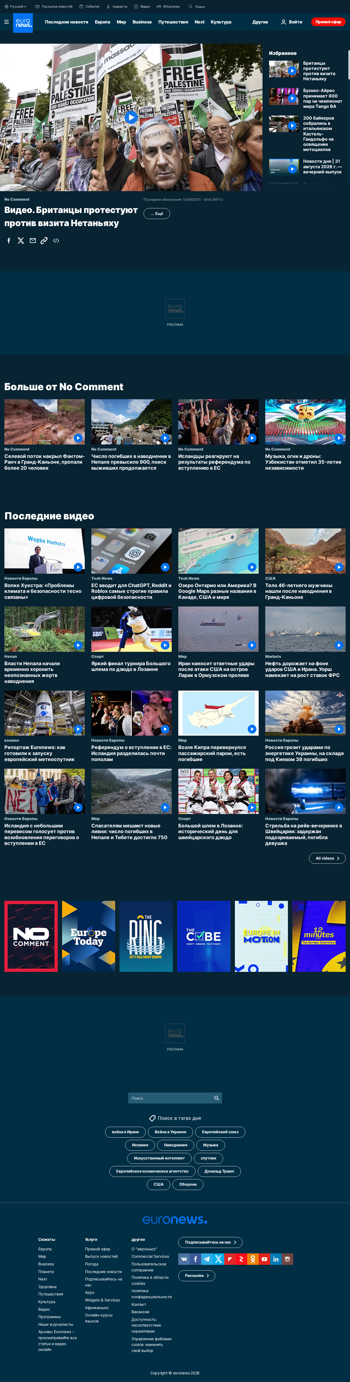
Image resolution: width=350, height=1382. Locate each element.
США (270, 578)
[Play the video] (131, 117)
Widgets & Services (102, 1300)
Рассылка (194, 1275)
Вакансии (140, 1311)
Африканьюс (97, 1307)
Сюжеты (46, 1239)
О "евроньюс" (145, 1249)
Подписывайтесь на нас (208, 1242)
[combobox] (218, 6)
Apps (89, 1292)
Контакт (139, 1304)
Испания (140, 1145)
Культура (221, 22)
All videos (325, 858)
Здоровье (47, 1286)
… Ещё (156, 213)
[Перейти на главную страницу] (23, 23)
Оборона (188, 1184)
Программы (49, 1316)
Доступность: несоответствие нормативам (146, 1325)
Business (142, 22)
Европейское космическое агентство (152, 1171)
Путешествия (173, 22)
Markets (273, 656)
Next (200, 22)
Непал (10, 656)
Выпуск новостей (101, 1256)
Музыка (210, 1145)
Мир (121, 22)
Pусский (16, 6)
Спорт (97, 656)
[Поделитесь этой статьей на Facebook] (8, 240)
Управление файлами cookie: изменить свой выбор (151, 1344)
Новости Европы (20, 578)
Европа (102, 22)
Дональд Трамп (219, 1171)
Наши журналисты (55, 1324)
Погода (91, 1264)
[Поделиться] (32, 240)
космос (11, 740)
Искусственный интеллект (159, 1158)
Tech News (101, 578)
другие (138, 1239)
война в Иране (125, 1131)
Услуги (91, 1239)
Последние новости (66, 22)
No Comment (17, 449)
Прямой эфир (328, 21)
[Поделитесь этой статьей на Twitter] (20, 240)
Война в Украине (170, 1131)
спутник (208, 1158)
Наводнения (175, 1145)
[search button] (190, 6)
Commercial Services (150, 1256)
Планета (46, 1271)
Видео (44, 1309)
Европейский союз (220, 1131)
